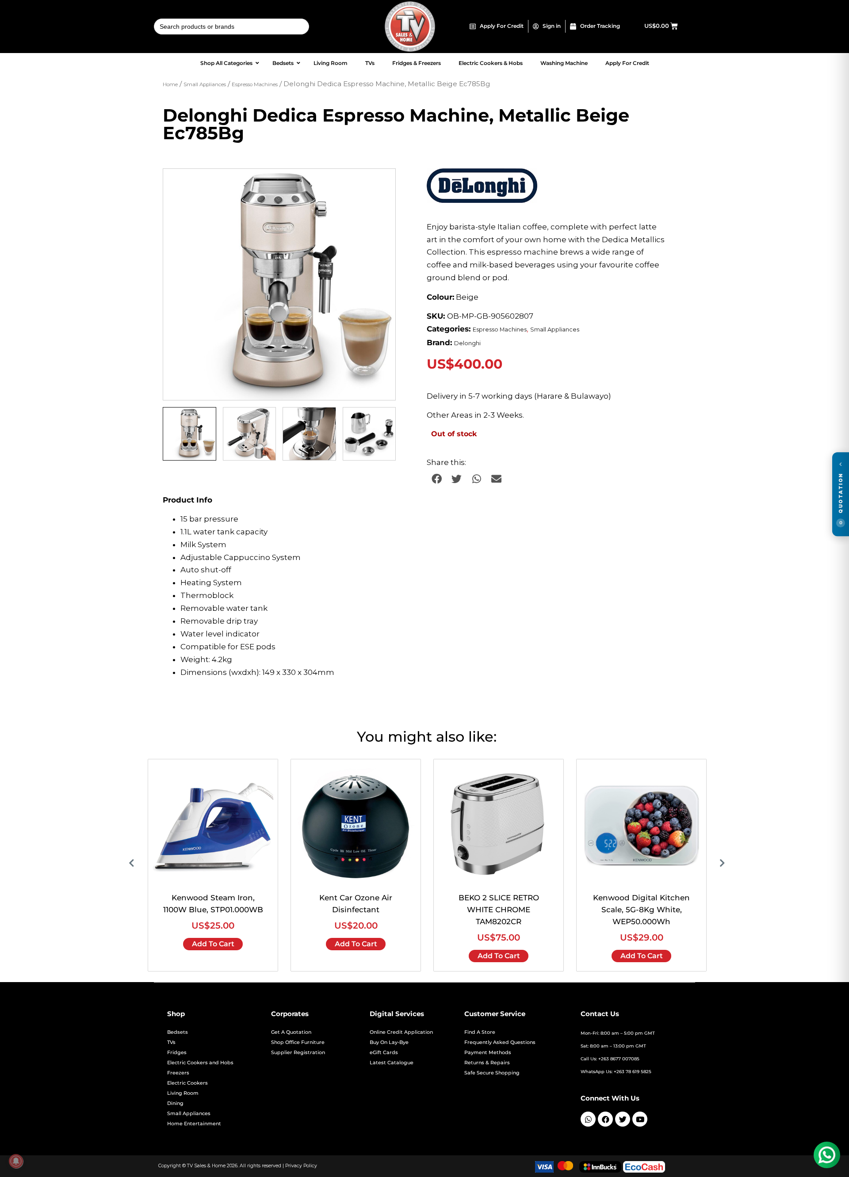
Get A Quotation (291, 1032)
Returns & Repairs (487, 1063)
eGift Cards (384, 1052)
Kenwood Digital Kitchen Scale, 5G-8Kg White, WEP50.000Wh (641, 909)
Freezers (178, 1073)
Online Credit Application (401, 1032)
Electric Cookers (187, 1083)
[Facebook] (605, 1119)
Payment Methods (487, 1052)
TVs (171, 1042)
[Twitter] (622, 1119)
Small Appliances (205, 84)
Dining (175, 1103)
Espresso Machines (255, 84)
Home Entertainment (194, 1124)
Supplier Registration (298, 1052)
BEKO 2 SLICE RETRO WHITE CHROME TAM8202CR (499, 909)
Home (170, 84)
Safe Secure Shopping (492, 1073)
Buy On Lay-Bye (389, 1042)
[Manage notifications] (16, 1161)
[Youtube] (639, 1119)
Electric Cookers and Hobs (200, 1063)
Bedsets (177, 1032)
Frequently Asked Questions (499, 1042)
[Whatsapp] (588, 1119)
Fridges (177, 1052)
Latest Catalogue (391, 1063)
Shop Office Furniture (298, 1042)
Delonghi (467, 343)
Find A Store (479, 1032)
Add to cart (213, 944)
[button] (380, 184)
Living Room (183, 1093)
